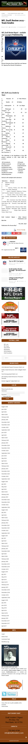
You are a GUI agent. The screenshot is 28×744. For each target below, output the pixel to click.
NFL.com (6, 344)
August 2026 (5, 406)
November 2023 (6, 474)
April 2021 (4, 541)
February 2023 (5, 494)
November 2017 (6, 623)
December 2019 (6, 564)
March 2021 (5, 543)
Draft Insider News (11, 237)
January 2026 (5, 419)
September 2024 (6, 453)
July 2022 (4, 512)
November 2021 (6, 528)
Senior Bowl (7, 347)
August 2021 (5, 535)
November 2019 (6, 566)
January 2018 (5, 618)
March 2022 (5, 517)
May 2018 (4, 608)
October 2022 (5, 504)
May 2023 (4, 486)
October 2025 (5, 427)
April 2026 (4, 412)
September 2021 (6, 533)
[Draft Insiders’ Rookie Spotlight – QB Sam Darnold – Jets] (5, 270)
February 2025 (5, 440)
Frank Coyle (5, 668)
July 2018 (4, 602)
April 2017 (4, 626)
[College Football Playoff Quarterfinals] (5, 279)
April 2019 (4, 579)
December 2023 (6, 471)
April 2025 (4, 435)
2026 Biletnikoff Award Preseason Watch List (13, 367)
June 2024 (4, 455)
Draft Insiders (13, 27)
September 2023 (6, 479)
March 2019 (5, 582)
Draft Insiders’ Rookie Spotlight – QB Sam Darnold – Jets (17, 270)
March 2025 (5, 437)
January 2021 (5, 548)
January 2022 (5, 522)
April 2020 (4, 553)
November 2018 (6, 592)
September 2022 (6, 507)
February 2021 (5, 546)
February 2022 (5, 520)
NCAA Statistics (7, 351)
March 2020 (5, 556)
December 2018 (6, 590)
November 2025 (6, 424)
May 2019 (4, 577)
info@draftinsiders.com (14, 733)
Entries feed (5, 636)
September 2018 (6, 597)
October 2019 (5, 569)
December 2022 (6, 499)
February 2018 (5, 615)
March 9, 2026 (13, 263)
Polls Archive (5, 706)
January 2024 (5, 468)
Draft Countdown (8, 353)
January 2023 (5, 497)
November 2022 (6, 502)
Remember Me (7, 396)
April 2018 (4, 610)
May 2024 (4, 458)
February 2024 (5, 466)
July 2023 (4, 484)
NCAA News (7, 349)
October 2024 (5, 450)
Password (4, 394)
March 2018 (5, 613)
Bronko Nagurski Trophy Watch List (11, 381)
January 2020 (5, 561)
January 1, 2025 (13, 281)
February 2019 (5, 584)
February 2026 (5, 417)
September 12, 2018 (14, 273)
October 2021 (5, 530)
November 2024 (6, 448)
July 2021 (4, 538)
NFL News (6, 346)
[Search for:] (14, 358)
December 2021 (6, 525)
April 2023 (4, 489)
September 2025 (6, 430)
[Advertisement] (14, 77)
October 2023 (5, 476)
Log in (3, 634)
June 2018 (4, 605)
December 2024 (6, 445)
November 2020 (6, 551)
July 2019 (4, 574)
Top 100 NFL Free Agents (16, 261)
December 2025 (6, 422)
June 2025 (4, 432)
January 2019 (5, 587)
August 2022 (5, 510)
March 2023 (5, 492)
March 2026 (5, 414)
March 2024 (5, 463)
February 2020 (5, 559)
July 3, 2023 (5, 27)
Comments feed (6, 639)
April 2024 (4, 461)
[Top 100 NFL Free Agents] (5, 263)
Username (4, 390)
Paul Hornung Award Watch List (10, 374)
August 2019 (5, 571)
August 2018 (5, 600)
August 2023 (5, 481)
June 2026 (4, 409)
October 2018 (5, 595)
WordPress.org (5, 641)
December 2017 (6, 621)
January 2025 (5, 443)
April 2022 (4, 515)
